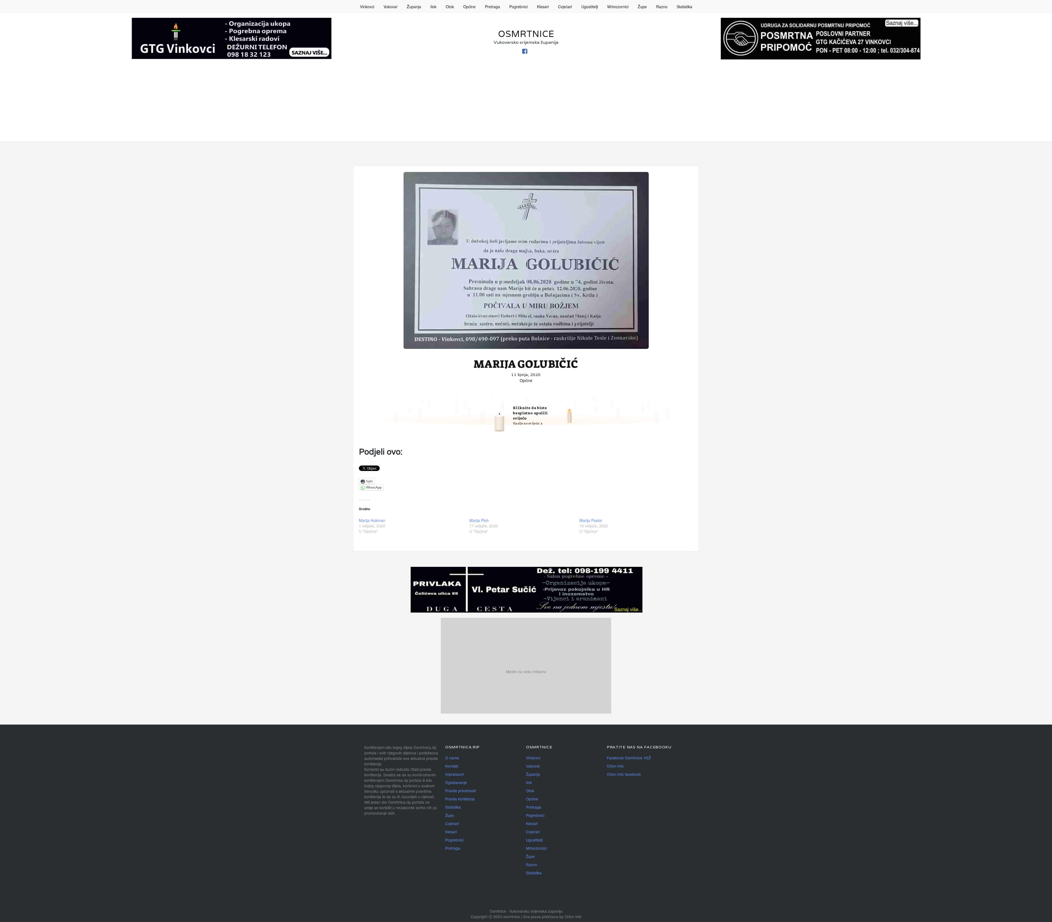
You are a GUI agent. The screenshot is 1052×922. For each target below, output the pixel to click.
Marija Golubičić (526, 364)
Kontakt (451, 766)
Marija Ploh (479, 520)
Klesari (543, 6)
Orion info (615, 766)
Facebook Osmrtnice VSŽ (629, 757)
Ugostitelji (589, 6)
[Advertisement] (526, 103)
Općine (469, 6)
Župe (642, 6)
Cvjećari (565, 6)
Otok (450, 6)
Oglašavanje (456, 782)
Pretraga (492, 6)
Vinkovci (367, 6)
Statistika (684, 6)
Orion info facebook (624, 774)
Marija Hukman (372, 520)
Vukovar (391, 6)
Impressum (454, 774)
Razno (661, 6)
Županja (414, 6)
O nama (452, 757)
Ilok (433, 6)
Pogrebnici (518, 6)
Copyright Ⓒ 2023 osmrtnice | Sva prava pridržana (515, 916)
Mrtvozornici (617, 6)
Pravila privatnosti (460, 790)
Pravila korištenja (460, 799)
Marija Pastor (590, 520)
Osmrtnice (526, 33)
